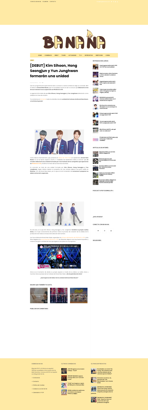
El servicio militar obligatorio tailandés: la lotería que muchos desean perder (107, 181)
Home (40, 55)
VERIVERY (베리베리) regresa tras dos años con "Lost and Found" (75, 377)
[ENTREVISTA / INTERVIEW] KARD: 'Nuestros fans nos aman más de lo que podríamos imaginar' (104, 400)
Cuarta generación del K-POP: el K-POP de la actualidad (108, 66)
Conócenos (36, 378)
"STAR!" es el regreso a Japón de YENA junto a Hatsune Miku (76, 384)
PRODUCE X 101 (36, 163)
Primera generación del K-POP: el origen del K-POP (109, 114)
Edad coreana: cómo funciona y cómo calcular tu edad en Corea (108, 75)
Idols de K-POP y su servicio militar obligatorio (107, 152)
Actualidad (72, 55)
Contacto (36, 381)
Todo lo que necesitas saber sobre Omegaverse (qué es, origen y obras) (108, 91)
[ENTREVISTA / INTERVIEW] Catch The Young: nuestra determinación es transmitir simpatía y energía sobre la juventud (102, 390)
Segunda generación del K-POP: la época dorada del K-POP (108, 83)
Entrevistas (89, 55)
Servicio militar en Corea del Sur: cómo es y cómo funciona (107, 167)
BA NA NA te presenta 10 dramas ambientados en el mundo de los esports (108, 99)
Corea (108, 55)
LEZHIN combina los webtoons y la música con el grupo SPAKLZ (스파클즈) (76, 392)
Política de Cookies (38, 385)
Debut (57, 55)
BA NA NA (43, 99)
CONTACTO (53, 1)
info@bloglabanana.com (103, 1)
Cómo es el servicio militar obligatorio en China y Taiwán (107, 174)
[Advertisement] (43, 14)
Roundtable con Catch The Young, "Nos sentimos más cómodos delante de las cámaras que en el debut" (104, 371)
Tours (63, 55)
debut (32, 60)
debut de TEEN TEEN (64, 158)
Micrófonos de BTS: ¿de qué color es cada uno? (108, 130)
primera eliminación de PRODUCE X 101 (73, 237)
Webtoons (99, 55)
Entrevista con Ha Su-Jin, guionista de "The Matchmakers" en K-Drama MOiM (105, 380)
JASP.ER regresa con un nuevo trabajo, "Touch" (76, 369)
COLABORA (45, 1)
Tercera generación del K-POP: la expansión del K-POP (108, 122)
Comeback (48, 55)
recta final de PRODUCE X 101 (49, 239)
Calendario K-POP (38, 392)
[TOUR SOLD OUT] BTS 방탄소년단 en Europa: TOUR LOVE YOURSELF (109, 139)
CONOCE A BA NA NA (35, 1)
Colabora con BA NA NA (40, 389)
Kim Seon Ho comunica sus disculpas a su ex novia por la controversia (108, 107)
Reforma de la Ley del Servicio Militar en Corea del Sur (107, 160)
